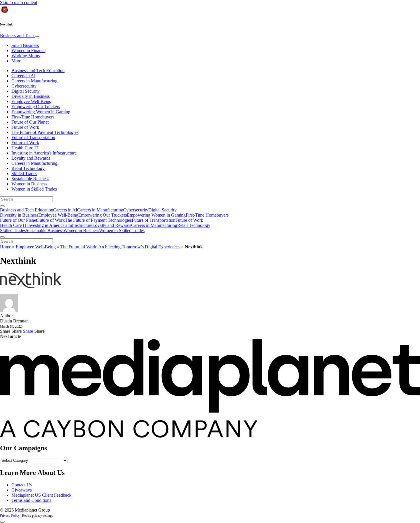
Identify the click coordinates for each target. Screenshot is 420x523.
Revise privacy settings (37, 516)
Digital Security (25, 91)
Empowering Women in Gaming (40, 111)
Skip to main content (18, 2)
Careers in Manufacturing (34, 80)
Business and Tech (17, 35)
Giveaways (21, 490)
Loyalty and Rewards (30, 158)
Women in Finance (28, 50)
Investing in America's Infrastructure (44, 152)
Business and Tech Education (38, 70)
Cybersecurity (24, 86)
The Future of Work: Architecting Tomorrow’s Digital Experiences (120, 246)
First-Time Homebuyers (32, 116)
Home (5, 246)
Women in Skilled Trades (34, 189)
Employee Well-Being (31, 101)
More (16, 60)
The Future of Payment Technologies (44, 132)
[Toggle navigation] (37, 37)
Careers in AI (23, 75)
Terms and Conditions (31, 500)
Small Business (25, 45)
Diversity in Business (30, 96)
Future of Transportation (33, 137)
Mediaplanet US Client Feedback (41, 495)
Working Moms (25, 55)
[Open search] (2, 206)
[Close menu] (2, 237)
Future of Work (25, 127)
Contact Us (21, 484)
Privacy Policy (10, 516)
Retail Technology (28, 168)
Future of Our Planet (30, 122)
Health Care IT (25, 147)
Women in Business (29, 183)
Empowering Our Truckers (35, 106)
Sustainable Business (30, 178)
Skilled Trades (24, 173)
